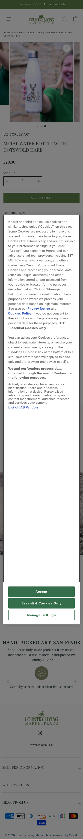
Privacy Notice (38, 308)
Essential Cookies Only (41, 603)
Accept (41, 591)
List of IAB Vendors (23, 407)
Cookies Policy (20, 313)
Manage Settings (41, 615)
